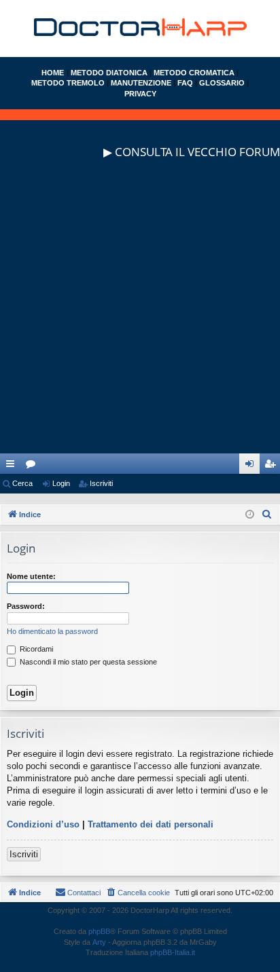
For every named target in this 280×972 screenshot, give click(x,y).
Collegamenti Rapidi (12, 466)
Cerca (22, 483)
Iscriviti (101, 483)
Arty (99, 942)
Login (61, 483)
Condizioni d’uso (43, 824)
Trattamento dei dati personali (150, 824)
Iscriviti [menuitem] (273, 466)
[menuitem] (267, 514)
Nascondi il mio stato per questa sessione (87, 662)
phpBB (99, 931)
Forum (33, 466)
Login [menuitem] (252, 466)
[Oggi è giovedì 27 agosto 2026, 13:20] (249, 515)
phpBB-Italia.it (172, 952)
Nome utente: (31, 576)
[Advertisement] (140, 313)
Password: (26, 606)
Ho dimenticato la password (52, 631)
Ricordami (35, 649)
